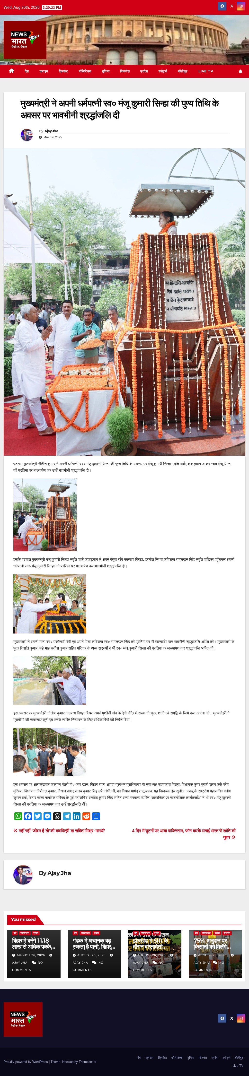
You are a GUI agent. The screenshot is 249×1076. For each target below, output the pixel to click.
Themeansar (87, 1062)
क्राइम (44, 71)
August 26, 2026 (31, 955)
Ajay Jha (51, 131)
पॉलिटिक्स (85, 71)
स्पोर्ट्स (163, 71)
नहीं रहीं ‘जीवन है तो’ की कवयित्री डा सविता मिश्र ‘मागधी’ (61, 830)
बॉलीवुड (183, 71)
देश (27, 71)
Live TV (205, 71)
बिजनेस (125, 71)
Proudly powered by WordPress (26, 1062)
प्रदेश (144, 71)
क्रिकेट (63, 71)
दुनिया (106, 71)
